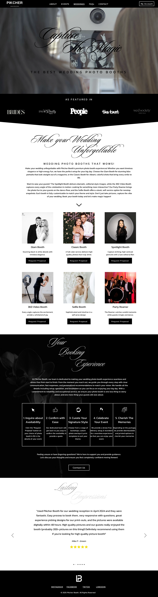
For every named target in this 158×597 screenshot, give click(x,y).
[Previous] (13, 535)
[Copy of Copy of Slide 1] (73, 564)
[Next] (145, 535)
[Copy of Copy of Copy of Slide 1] (84, 564)
